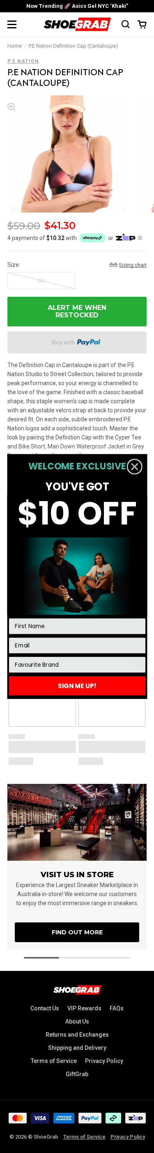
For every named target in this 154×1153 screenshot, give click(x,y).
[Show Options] (138, 664)
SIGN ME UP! (77, 685)
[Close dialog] (134, 467)
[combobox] (75, 664)
